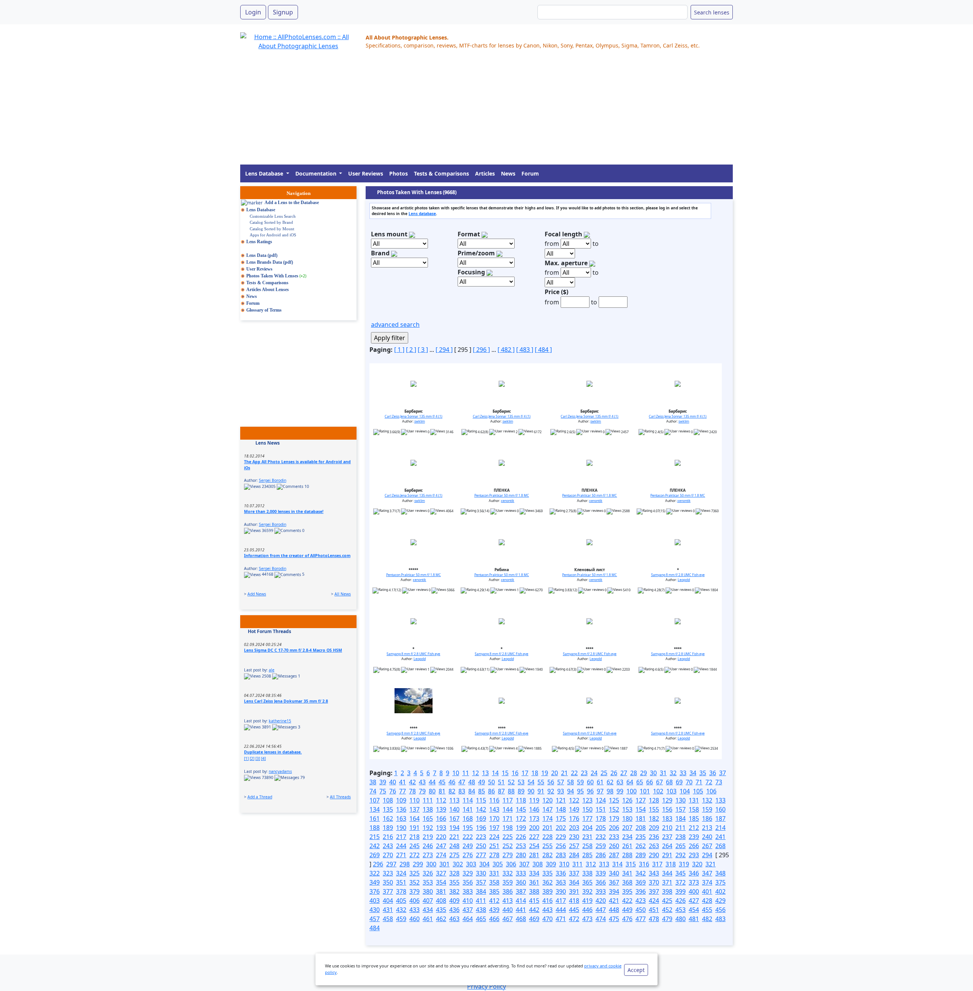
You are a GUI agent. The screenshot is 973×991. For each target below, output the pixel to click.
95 (580, 791)
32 (673, 773)
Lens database (422, 213)
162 (388, 818)
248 (454, 846)
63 (619, 782)
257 (574, 846)
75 (382, 791)
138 (428, 809)
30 (653, 773)
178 (601, 818)
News (508, 173)
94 (570, 791)
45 (442, 782)
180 (627, 818)
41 (402, 782)
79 (422, 791)
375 (720, 882)
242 (374, 846)
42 (412, 782)
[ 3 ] (423, 349)
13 (485, 773)
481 (694, 919)
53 (521, 782)
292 (680, 855)
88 (511, 791)
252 (507, 846)
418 (574, 900)
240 (707, 837)
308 (537, 864)
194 (454, 827)
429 (720, 900)
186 (707, 818)
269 (374, 855)
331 (494, 873)
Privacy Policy (486, 986)
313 (604, 864)
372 (680, 882)
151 (601, 809)
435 (441, 910)
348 (720, 873)
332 (507, 873)
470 (547, 919)
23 (584, 773)
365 (587, 882)
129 (667, 800)
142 (481, 809)
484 (374, 928)
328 (454, 873)
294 (707, 855)
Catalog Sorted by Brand (271, 222)
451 (654, 910)
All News (342, 594)
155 (654, 809)
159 (707, 809)
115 (481, 800)
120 (547, 800)
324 (401, 873)
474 (601, 919)
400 (694, 891)
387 (521, 891)
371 (667, 882)
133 (720, 800)
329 (468, 873)
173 (534, 818)
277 (481, 855)
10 (455, 773)
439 (494, 910)
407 (428, 900)
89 (521, 791)
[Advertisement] (468, 111)
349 (374, 882)
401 (707, 891)
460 (414, 919)
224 (494, 837)
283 (561, 855)
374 (707, 882)
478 (654, 919)
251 (494, 846)
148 (561, 809)
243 (388, 846)
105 (698, 791)
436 (454, 910)
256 (561, 846)
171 (507, 818)
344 (667, 873)
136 (401, 809)
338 (587, 873)
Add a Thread (259, 796)
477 (640, 919)
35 (702, 773)
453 (680, 910)
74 (372, 791)
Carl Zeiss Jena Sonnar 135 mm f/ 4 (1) (413, 416)
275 (454, 855)
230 (574, 837)
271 (401, 855)
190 (401, 827)
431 (388, 910)
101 (645, 791)
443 (547, 910)
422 (627, 900)
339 (601, 873)
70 (689, 782)
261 (627, 846)
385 (494, 891)
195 (468, 827)
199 (521, 827)
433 (414, 910)
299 (418, 864)
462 (441, 919)
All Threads (340, 796)
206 (614, 827)
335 (547, 873)
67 (659, 782)
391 (574, 891)
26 (613, 773)
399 (680, 891)
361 (534, 882)
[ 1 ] (399, 349)
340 (614, 873)
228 (547, 837)
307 (524, 864)
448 (614, 910)
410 (468, 900)
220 (441, 837)
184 (680, 818)
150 (587, 809)
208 (640, 827)
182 (654, 818)
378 (401, 891)
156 (667, 809)
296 (378, 864)
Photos (398, 173)
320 (697, 864)
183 (667, 818)
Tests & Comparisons (441, 173)
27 (623, 773)
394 (614, 891)
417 (561, 900)
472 (574, 919)
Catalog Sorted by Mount (272, 228)
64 (629, 782)
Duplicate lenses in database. (273, 752)
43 (422, 782)
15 (505, 773)
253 (521, 846)
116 (494, 800)
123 (587, 800)
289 (640, 855)
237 (667, 837)
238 (680, 837)
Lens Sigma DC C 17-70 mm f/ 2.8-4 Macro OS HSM (293, 650)
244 (401, 846)
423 (640, 900)
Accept (636, 970)
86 (491, 791)
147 (547, 809)
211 (680, 827)
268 (720, 846)
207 (627, 827)
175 (561, 818)
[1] (246, 758)
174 (547, 818)
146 (534, 809)
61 (600, 782)
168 (468, 818)
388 (534, 891)
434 (428, 910)
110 (414, 800)
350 (388, 882)
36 (712, 773)
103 (671, 791)
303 (471, 864)
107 (374, 800)
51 (501, 782)
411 (481, 900)
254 (534, 846)
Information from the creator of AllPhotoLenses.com (297, 555)
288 (627, 855)
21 (564, 773)
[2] (252, 758)
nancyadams (280, 771)
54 (531, 782)
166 (441, 818)
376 (374, 891)
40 (392, 782)
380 (428, 891)
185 (694, 818)
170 (494, 818)
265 (680, 846)
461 (428, 919)
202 (561, 827)
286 (601, 855)
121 (561, 800)
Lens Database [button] (265, 173)
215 (374, 837)
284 (574, 855)
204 (587, 827)
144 (507, 809)
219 (428, 837)
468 (521, 919)
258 (587, 846)
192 (428, 827)
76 (392, 791)
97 (600, 791)
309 (551, 864)
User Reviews (365, 173)
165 (428, 818)
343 (654, 873)
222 (468, 837)
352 (414, 882)
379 (414, 891)
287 (614, 855)
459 (401, 919)
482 (707, 919)
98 (610, 791)
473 (587, 919)
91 (540, 791)
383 (468, 891)
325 (414, 873)
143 (494, 809)
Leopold (684, 580)
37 (722, 773)
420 (601, 900)
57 (560, 782)
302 (458, 864)
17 (524, 773)
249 (468, 846)
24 (594, 773)
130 (680, 800)
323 (388, 873)
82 (451, 791)
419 (587, 900)
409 (454, 900)
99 (619, 791)
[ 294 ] (444, 349)
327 (441, 873)
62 (610, 782)
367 (614, 882)
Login (253, 12)
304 (484, 864)
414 (521, 900)
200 (534, 827)
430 (374, 910)
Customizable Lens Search (273, 216)
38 (372, 782)
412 (494, 900)
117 (507, 800)
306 (511, 864)
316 (644, 864)
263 (654, 846)
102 (658, 791)
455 (707, 910)
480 (680, 919)
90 (531, 791)
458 (388, 919)
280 (521, 855)
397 (654, 891)
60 (590, 782)
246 (428, 846)
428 (707, 900)
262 (640, 846)
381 (441, 891)
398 (667, 891)
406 (414, 900)
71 (699, 782)
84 (471, 791)
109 (401, 800)
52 (511, 782)
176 (574, 818)
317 (657, 864)
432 (401, 910)
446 (587, 910)
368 (627, 882)
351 (401, 882)
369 (640, 882)
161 (374, 818)
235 (640, 837)
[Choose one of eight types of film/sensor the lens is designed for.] (485, 234)
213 (707, 827)
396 (640, 891)
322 (374, 873)
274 (441, 855)
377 (388, 891)
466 (494, 919)
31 (663, 773)
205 (601, 827)
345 (680, 873)
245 (414, 846)
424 (654, 900)
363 (561, 882)
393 (601, 891)
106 (711, 791)
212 (694, 827)
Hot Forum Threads (269, 631)
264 (667, 846)
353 (428, 882)
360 (521, 882)
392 (587, 891)
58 (570, 782)
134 (374, 809)
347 (707, 873)
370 (654, 882)
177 (587, 818)
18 (534, 773)
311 (577, 864)
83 (461, 791)
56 (550, 782)
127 (640, 800)
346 (694, 873)
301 (444, 864)
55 (540, 782)
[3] (257, 758)
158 (694, 809)
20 (554, 773)
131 (694, 800)
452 (667, 910)
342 (640, 873)
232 (601, 837)
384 (481, 891)
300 (431, 864)
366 (601, 882)
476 (627, 919)
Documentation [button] (316, 173)
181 (640, 818)
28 (633, 773)
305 (498, 864)
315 (631, 864)
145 (521, 809)
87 (501, 791)
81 (442, 791)
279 (507, 855)
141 (468, 809)
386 (507, 891)
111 (428, 800)
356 (468, 882)
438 (481, 910)
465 (481, 919)
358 (494, 882)
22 (574, 773)
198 (507, 827)
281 (534, 855)
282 (547, 855)
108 (388, 800)
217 (401, 837)
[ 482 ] (506, 349)
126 (627, 800)
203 (574, 827)
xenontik (507, 501)
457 (374, 919)
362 (547, 882)
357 (481, 882)
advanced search (395, 324)
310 (564, 864)
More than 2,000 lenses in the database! (283, 511)
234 (627, 837)
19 (544, 773)
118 (521, 800)
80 (432, 791)
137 (414, 809)
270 (388, 855)
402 (720, 891)
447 (601, 910)
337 (574, 873)
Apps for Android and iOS (273, 235)
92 (550, 791)
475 (614, 919)
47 (461, 782)
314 (617, 864)
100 (631, 791)
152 (614, 809)
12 (475, 773)
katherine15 (280, 720)
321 (710, 864)
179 (614, 818)
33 (683, 773)
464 (468, 919)
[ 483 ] (524, 349)
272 (414, 855)
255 (547, 846)
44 (432, 782)
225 (507, 837)
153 (627, 809)
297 (391, 864)
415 (534, 900)
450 (640, 910)
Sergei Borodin (272, 480)
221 (454, 837)
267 (707, 846)
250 (481, 846)
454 (694, 910)
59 (580, 782)
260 (614, 846)
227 (534, 837)
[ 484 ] (543, 349)
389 (547, 891)
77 (402, 791)
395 (627, 891)
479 (667, 919)
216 (388, 837)
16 (515, 773)
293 (694, 855)
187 (720, 818)
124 (601, 800)
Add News (256, 594)
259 (601, 846)
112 (441, 800)
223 (481, 837)
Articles (485, 173)
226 (521, 837)
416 (547, 900)
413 (507, 900)
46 (451, 782)
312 (591, 864)
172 (521, 818)
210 (667, 827)
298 (404, 864)
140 (454, 809)
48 (471, 782)
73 (718, 782)
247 (441, 846)
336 (561, 873)
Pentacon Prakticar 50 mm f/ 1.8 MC (501, 495)
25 (604, 773)
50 (491, 782)
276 (468, 855)
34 (692, 773)
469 (534, 919)
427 (694, 900)
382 (454, 891)
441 (521, 910)
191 (414, 827)
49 (481, 782)
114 (468, 800)
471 (561, 919)
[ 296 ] (481, 349)
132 (707, 800)
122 (574, 800)
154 (640, 809)
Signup (283, 12)
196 (481, 827)
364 (574, 882)
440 (507, 910)
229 (561, 837)
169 (481, 818)
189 (388, 827)
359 (507, 882)
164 (414, 818)
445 (574, 910)
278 (494, 855)
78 (412, 791)
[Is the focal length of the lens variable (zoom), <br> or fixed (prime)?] (499, 253)
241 (720, 837)
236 (654, 837)
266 (694, 846)
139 (441, 809)
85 (481, 791)
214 (720, 827)
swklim (419, 421)
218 (414, 837)
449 (627, 910)
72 (708, 782)
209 (654, 827)
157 (680, 809)
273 (428, 855)
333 (521, 873)
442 (534, 910)
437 (468, 910)
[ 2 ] (411, 349)
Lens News (267, 443)
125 (614, 800)
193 (441, 827)
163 (401, 818)
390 (561, 891)
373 (694, 882)
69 (679, 782)
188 (374, 827)
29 (643, 773)
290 (654, 855)
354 (441, 882)
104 (685, 791)
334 (534, 873)
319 (684, 864)
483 (720, 919)
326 (428, 873)
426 (680, 900)
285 (587, 855)
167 (454, 818)
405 (401, 900)
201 (547, 827)
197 (494, 827)
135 (388, 809)
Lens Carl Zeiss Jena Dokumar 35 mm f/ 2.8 (286, 701)
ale (271, 670)
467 (507, 919)
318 (671, 864)
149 (574, 809)
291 (667, 855)
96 (590, 791)
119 (534, 800)
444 (561, 910)
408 (441, 900)
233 (614, 837)
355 (454, 882)
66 (649, 782)
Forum (530, 173)
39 (382, 782)
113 (454, 800)
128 (654, 800)
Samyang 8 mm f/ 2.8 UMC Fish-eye (678, 575)
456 (720, 910)
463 (454, 919)
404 (388, 900)
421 (614, 900)
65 (639, 782)
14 (495, 773)
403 (374, 900)
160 (720, 809)
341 (627, 873)
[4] (263, 758)
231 (587, 837)
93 (560, 791)
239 (694, 837)
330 (481, 873)
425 (667, 900)
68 (669, 782)
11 (465, 773)
